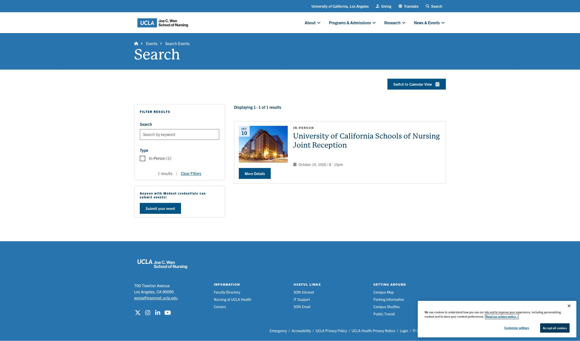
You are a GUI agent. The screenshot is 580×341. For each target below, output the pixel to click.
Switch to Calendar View (412, 84)
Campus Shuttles (386, 306)
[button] (408, 6)
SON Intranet (304, 292)
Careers (220, 306)
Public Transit (384, 314)
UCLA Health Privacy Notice (373, 330)
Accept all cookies (555, 328)
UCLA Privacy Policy (331, 330)
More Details (255, 173)
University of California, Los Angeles (340, 6)
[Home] (136, 43)
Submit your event (160, 208)
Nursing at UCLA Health (232, 299)
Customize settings (516, 328)
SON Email (302, 306)
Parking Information (388, 299)
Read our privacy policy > (502, 317)
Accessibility (301, 330)
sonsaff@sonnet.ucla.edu (156, 297)
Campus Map (383, 292)
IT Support (302, 299)
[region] (497, 319)
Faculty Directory (227, 292)
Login (404, 330)
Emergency (278, 330)
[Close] (569, 306)
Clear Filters (191, 173)
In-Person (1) (160, 158)
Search (146, 124)
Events (151, 43)
